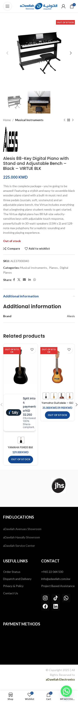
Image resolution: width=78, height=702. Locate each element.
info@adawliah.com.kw (55, 579)
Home (7, 120)
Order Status (11, 571)
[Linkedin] (56, 606)
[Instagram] (45, 598)
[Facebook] (45, 606)
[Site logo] (38, 6)
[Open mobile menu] (7, 6)
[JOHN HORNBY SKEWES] (58, 485)
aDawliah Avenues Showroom (22, 529)
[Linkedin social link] (29, 280)
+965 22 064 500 (52, 571)
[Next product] (73, 120)
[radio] (21, 440)
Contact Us (10, 593)
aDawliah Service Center (19, 545)
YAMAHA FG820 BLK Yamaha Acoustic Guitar (20, 449)
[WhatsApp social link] (34, 280)
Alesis (71, 316)
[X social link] (19, 280)
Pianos (53, 267)
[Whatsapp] (66, 598)
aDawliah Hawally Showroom (21, 537)
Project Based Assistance (58, 586)
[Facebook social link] (14, 280)
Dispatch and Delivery (17, 579)
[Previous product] (64, 120)
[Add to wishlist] (32, 349)
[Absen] (19, 485)
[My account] (63, 6)
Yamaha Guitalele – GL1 (57, 403)
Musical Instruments (29, 120)
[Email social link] (24, 280)
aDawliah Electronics (60, 679)
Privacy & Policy (13, 586)
